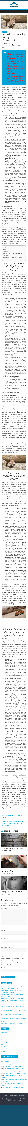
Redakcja (3, 1046)
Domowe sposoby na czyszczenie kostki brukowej (12, 849)
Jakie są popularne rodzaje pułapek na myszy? (14, 250)
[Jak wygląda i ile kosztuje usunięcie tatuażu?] (14, 877)
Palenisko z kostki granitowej (12, 1071)
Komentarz (5, 908)
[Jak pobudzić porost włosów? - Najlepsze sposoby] (14, 855)
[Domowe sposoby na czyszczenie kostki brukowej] (14, 834)
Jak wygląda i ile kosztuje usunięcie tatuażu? (13, 892)
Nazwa (3, 930)
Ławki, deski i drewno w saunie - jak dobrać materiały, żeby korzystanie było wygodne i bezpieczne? (12, 1000)
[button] (22, 247)
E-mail (3, 939)
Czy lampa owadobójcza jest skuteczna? (11, 1004)
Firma (2, 1037)
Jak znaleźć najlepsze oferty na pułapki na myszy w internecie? (14, 258)
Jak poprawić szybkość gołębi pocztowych (12, 816)
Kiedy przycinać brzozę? (12, 1064)
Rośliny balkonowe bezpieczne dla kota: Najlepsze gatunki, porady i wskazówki (12, 823)
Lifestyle (5, 31)
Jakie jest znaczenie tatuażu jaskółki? (14, 1066)
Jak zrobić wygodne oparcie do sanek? (14, 1068)
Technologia (4, 1049)
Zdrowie (3, 1051)
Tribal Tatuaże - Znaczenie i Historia (14, 1087)
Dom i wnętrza (5, 1032)
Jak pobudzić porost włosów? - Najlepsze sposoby (11, 870)
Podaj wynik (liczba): (6, 965)
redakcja (15, 45)
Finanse (3, 1035)
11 (13, 894)
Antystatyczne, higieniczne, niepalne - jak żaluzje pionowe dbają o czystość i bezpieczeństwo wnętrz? (13, 1019)
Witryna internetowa (7, 947)
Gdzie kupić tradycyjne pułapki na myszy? (13, 254)
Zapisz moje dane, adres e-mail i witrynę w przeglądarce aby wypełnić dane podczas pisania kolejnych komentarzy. (13, 960)
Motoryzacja (4, 1042)
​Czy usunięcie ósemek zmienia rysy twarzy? (12, 1023)
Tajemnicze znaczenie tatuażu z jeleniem (16, 1073)
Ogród (2, 1044)
